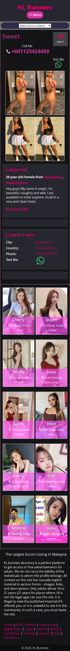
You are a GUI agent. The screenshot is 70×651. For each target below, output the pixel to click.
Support (44, 633)
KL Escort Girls (17, 209)
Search (41, 629)
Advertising (47, 625)
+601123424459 (30, 51)
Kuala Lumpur (17, 182)
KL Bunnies (35, 7)
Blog (57, 633)
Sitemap (29, 633)
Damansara (53, 177)
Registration (13, 629)
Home (8, 625)
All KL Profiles (26, 625)
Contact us (12, 637)
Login (29, 629)
